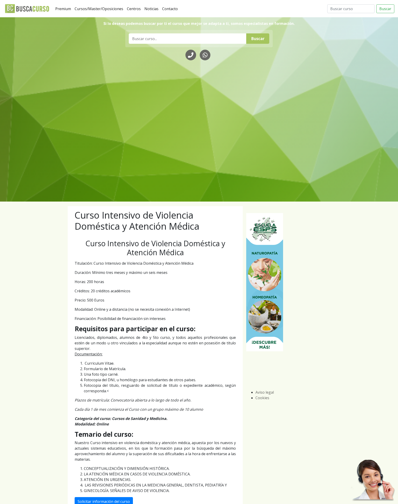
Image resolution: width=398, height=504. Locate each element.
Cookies (262, 397)
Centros (135, 8)
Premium (64, 8)
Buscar (385, 8)
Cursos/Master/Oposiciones (100, 8)
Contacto (171, 8)
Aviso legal (264, 392)
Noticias (152, 8)
